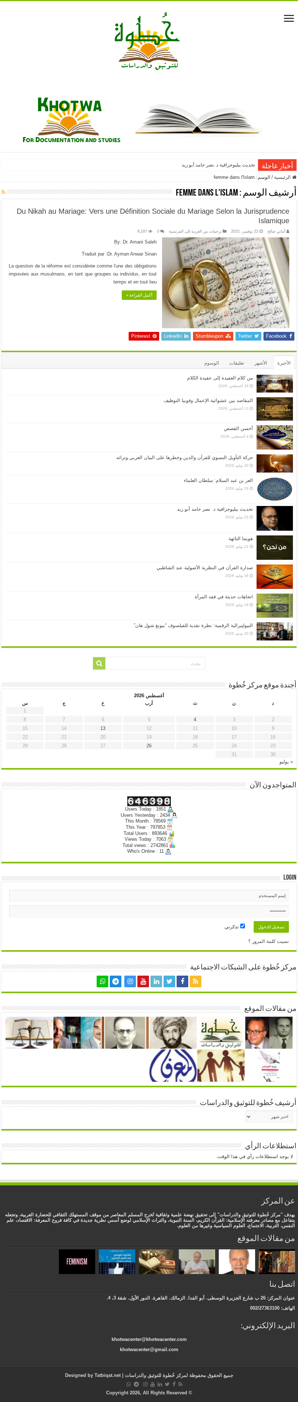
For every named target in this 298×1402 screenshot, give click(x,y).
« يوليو (286, 761)
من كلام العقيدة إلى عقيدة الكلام (220, 378)
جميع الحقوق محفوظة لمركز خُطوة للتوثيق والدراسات (178, 1375)
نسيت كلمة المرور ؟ (268, 941)
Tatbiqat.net (107, 1375)
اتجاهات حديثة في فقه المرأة (224, 596)
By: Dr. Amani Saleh (135, 242)
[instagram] (130, 981)
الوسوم (211, 363)
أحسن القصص (238, 428)
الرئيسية (283, 177)
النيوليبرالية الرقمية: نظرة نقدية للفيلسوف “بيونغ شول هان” (193, 625)
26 (149, 745)
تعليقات (236, 363)
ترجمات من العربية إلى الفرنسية (195, 231)
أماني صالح (276, 231)
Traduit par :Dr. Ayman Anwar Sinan (119, 254)
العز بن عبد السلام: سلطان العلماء (218, 480)
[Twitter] (169, 981)
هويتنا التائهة (241, 538)
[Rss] (195, 981)
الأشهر (260, 363)
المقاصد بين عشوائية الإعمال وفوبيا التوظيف (208, 400)
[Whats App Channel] (102, 981)
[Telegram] (115, 981)
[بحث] (99, 663)
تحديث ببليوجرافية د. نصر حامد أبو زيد (218, 165)
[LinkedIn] (156, 981)
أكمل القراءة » (139, 295)
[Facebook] (182, 981)
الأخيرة (284, 363)
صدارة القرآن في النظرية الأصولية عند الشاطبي (205, 567)
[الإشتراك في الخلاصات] (3, 192)
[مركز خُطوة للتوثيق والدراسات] (149, 40)
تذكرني (232, 926)
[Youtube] (143, 981)
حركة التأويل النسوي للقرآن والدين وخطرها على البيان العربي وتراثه (184, 457)
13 (102, 728)
